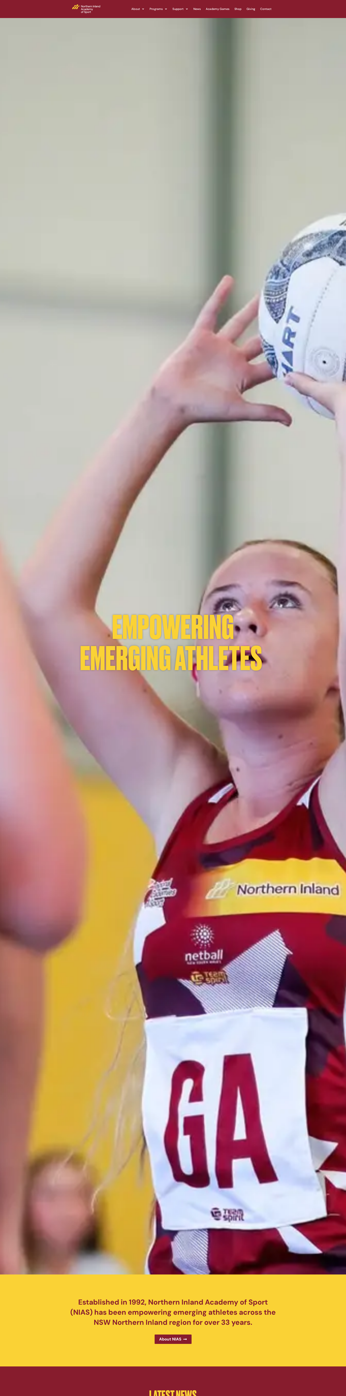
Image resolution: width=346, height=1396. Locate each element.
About (135, 9)
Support (177, 9)
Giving (251, 9)
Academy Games (217, 9)
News (197, 9)
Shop (237, 9)
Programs (156, 9)
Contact (265, 9)
